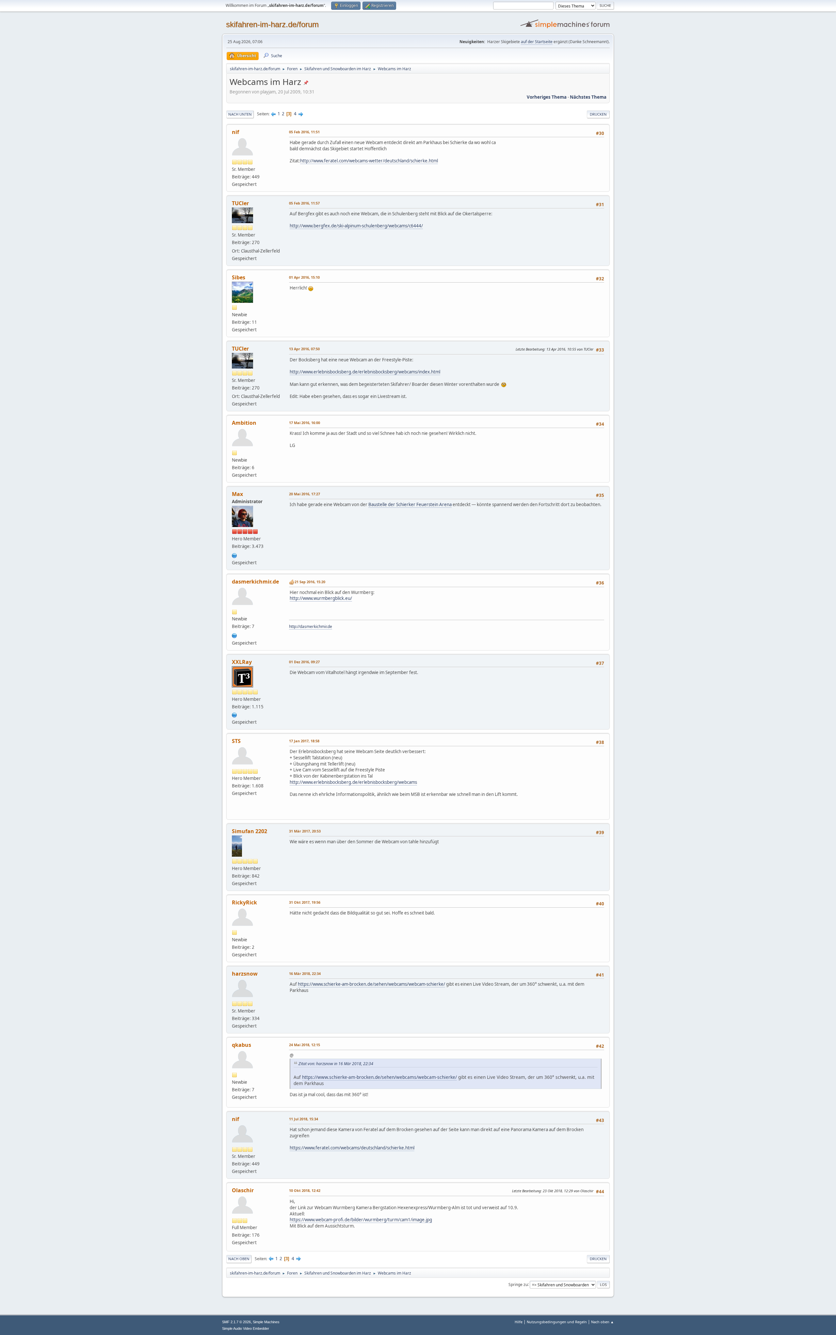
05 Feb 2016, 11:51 (304, 131)
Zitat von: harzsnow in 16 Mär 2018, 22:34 (335, 1063)
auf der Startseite (537, 41)
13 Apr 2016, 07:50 (304, 348)
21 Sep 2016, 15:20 (310, 581)
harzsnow (245, 973)
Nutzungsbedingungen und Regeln (557, 1321)
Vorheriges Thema (547, 97)
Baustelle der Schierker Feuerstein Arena (410, 504)
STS (236, 741)
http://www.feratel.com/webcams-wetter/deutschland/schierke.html (369, 161)
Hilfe (518, 1321)
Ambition (244, 422)
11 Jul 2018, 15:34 (303, 1118)
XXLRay (242, 662)
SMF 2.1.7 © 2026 (236, 1322)
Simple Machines (266, 1322)
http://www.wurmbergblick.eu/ (321, 598)
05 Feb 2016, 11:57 (304, 203)
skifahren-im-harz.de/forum (272, 24)
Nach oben (238, 1258)
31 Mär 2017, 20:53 (305, 831)
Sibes (238, 277)
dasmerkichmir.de (255, 581)
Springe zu (518, 1284)
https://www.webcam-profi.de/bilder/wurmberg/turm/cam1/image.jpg (361, 1220)
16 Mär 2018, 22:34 (305, 973)
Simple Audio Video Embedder (245, 1328)
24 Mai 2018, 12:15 (304, 1044)
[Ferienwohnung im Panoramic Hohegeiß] (234, 635)
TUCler (240, 203)
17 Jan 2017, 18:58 (304, 740)
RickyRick (244, 902)
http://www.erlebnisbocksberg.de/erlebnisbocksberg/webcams (353, 782)
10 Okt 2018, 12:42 (304, 1190)
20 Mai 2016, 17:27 (304, 493)
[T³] (234, 714)
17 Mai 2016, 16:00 (304, 422)
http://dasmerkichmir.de (310, 626)
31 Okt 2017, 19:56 (304, 902)
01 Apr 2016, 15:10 (304, 277)
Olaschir (243, 1190)
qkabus (241, 1044)
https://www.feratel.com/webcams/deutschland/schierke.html (352, 1148)
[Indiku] (234, 555)
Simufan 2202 (249, 831)
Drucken (598, 114)
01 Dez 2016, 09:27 (304, 661)
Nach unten (240, 114)
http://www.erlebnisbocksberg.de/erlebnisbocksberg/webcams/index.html (365, 372)
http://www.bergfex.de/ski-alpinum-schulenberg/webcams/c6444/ (356, 226)
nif (235, 132)
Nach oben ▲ (602, 1321)
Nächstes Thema (588, 97)
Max (237, 494)
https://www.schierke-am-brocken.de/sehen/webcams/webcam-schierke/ (371, 984)
